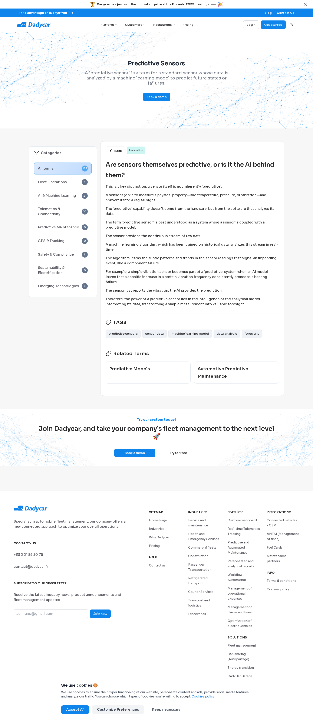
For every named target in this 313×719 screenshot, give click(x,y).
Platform (107, 25)
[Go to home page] (34, 24)
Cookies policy (203, 696)
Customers (133, 25)
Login (251, 25)
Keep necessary (166, 709)
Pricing (188, 25)
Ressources (162, 25)
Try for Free (178, 453)
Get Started (273, 25)
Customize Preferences (118, 709)
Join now (100, 614)
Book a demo (156, 97)
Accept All (75, 709)
